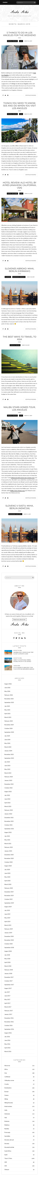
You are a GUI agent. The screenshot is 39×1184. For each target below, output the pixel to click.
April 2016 (7, 1048)
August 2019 (8, 906)
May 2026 (7, 691)
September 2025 (9, 702)
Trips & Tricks (12, 41)
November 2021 (9, 821)
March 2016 (7, 1051)
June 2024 (7, 739)
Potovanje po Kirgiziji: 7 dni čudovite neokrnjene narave (23, 668)
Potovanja (7, 1132)
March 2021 (7, 843)
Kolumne (6, 1121)
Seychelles (7, 1136)
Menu (5, 2)
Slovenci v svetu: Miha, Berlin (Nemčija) (19, 507)
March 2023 (7, 773)
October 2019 (8, 899)
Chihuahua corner (9, 1080)
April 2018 (7, 962)
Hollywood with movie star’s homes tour (23, 477)
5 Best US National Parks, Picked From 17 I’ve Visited (22, 660)
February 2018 (8, 970)
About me (7, 1065)
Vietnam (6, 1169)
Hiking (6, 1099)
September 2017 (9, 984)
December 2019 (9, 892)
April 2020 (7, 880)
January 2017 (8, 1014)
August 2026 (8, 684)
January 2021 (8, 851)
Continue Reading (30, 95)
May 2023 (7, 769)
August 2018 (8, 951)
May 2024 (7, 743)
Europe (7, 277)
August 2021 (8, 832)
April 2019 (7, 921)
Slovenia (6, 1143)
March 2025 (7, 717)
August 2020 (8, 866)
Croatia (6, 1084)
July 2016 (7, 1036)
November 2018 (9, 940)
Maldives (6, 1125)
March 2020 (7, 884)
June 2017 (7, 996)
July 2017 (7, 992)
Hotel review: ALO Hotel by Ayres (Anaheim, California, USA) (19, 185)
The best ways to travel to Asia (19, 338)
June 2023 (7, 765)
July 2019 (7, 910)
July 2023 (7, 762)
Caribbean (7, 1076)
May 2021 (7, 840)
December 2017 (9, 977)
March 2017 (7, 1007)
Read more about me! (19, 619)
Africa (6, 1069)
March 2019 (7, 925)
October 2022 (8, 788)
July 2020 (7, 869)
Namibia (6, 1128)
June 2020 (7, 873)
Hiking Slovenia (8, 1102)
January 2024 (8, 750)
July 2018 (7, 955)
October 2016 (8, 1025)
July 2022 (7, 795)
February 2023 (8, 776)
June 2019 (7, 914)
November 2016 (9, 1022)
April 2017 (7, 1003)
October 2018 (8, 944)
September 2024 (9, 732)
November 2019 (9, 895)
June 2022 (7, 799)
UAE (5, 1162)
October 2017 (8, 981)
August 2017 (8, 988)
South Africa (7, 1151)
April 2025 (7, 713)
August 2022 (8, 791)
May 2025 (7, 710)
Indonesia (7, 1114)
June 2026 (7, 687)
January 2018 (8, 973)
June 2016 (7, 1040)
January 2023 (8, 780)
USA (21, 41)
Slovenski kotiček (15, 514)
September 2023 (9, 758)
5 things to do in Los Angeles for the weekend (19, 34)
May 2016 (7, 1044)
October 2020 (8, 862)
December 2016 (9, 1018)
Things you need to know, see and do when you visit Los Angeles (19, 106)
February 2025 (8, 721)
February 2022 (8, 810)
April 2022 (7, 802)
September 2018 (9, 947)
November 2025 (9, 698)
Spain (5, 1154)
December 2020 (9, 854)
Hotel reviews (12, 193)
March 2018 (7, 966)
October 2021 (8, 825)
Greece (6, 1095)
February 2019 (8, 929)
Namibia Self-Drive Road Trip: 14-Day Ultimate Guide (23, 653)
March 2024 (7, 747)
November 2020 (9, 858)
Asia (5, 1073)
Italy (5, 1117)
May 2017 (7, 999)
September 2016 (9, 1029)
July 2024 (7, 736)
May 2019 (7, 918)
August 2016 (8, 1033)
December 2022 (9, 784)
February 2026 (8, 695)
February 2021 (8, 847)
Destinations (7, 1088)
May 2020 (7, 877)
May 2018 (7, 958)
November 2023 (9, 754)
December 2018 (9, 936)
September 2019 (9, 903)
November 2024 (9, 724)
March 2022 (7, 806)
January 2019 (8, 932)
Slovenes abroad (19, 277)
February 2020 (8, 888)
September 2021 (9, 828)
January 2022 (8, 814)
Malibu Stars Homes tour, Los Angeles (19, 408)
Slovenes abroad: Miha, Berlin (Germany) (19, 269)
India (5, 1110)
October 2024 (8, 728)
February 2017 (8, 1010)
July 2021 (7, 836)
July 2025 (7, 706)
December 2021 (9, 817)
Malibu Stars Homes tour (17, 490)
